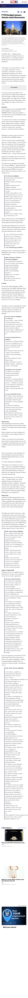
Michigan (5, 11)
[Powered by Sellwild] (24, 905)
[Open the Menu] (2, 2)
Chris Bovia (6, 48)
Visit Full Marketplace (21, 827)
